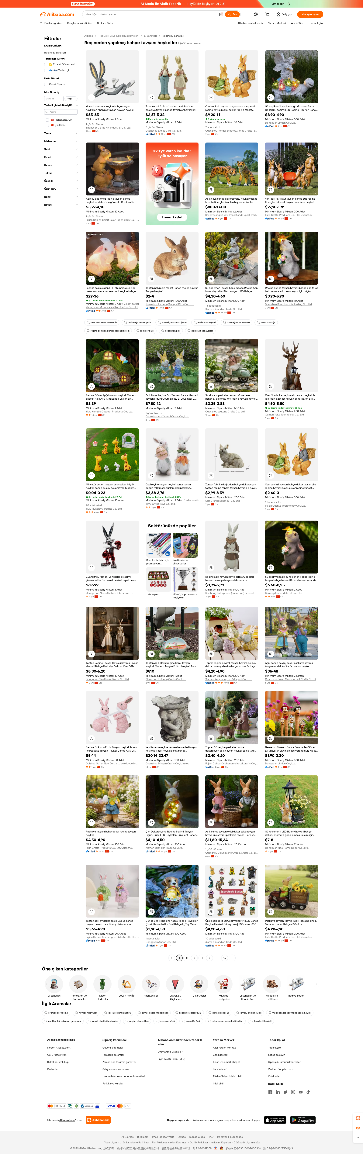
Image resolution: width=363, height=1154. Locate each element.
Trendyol (222, 1136)
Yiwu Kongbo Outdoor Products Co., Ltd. (109, 411)
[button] (221, 14)
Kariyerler (52, 1069)
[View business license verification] (215, 1148)
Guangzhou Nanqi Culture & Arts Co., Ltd (109, 592)
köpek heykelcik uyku (190, 1012)
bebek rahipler (172, 330)
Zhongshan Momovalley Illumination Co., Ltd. (112, 307)
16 (224, 958)
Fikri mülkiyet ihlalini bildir (227, 1076)
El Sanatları (150, 35)
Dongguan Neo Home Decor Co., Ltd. (107, 679)
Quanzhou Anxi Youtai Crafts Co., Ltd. (167, 416)
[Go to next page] (232, 958)
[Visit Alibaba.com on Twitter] (285, 1092)
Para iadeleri (220, 1069)
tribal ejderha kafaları (238, 322)
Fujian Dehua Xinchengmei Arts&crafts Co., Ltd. (231, 763)
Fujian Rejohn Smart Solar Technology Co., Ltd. (112, 219)
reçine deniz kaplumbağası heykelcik (110, 330)
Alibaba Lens (67, 1119)
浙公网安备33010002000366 (243, 1148)
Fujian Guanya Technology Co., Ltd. (285, 505)
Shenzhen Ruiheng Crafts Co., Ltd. (166, 679)
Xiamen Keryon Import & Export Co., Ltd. (228, 679)
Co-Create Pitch (57, 1054)
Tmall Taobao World (163, 1136)
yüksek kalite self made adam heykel (291, 1012)
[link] (358, 1118)
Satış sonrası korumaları (116, 1069)
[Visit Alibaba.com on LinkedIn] (278, 1092)
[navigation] (61, 497)
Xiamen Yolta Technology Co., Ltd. (284, 414)
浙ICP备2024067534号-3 (278, 1148)
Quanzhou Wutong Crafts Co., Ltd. (225, 411)
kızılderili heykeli (262, 1021)
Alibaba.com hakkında (61, 1039)
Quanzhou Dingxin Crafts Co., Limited (167, 763)
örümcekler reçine (58, 1012)
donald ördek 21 (220, 1012)
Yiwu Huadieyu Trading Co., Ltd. (104, 508)
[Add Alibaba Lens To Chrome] (98, 1120)
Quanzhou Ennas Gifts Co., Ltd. (164, 130)
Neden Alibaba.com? (59, 1047)
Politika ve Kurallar (112, 1083)
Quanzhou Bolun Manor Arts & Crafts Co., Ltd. (291, 679)
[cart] (268, 14)
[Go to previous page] (171, 958)
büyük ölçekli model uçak (155, 1012)
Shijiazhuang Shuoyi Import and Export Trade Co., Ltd (231, 214)
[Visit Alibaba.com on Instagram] (293, 1092)
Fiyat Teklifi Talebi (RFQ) (171, 1058)
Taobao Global (197, 1136)
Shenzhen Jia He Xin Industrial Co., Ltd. (108, 127)
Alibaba (88, 35)
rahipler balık (147, 330)
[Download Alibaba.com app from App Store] (275, 1120)
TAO (211, 1136)
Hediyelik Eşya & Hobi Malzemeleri (118, 35)
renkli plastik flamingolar (105, 1021)
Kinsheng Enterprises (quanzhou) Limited (229, 592)
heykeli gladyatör (88, 1012)
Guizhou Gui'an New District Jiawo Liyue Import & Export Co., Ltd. (112, 763)
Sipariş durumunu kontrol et (284, 1061)
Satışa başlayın (276, 1054)
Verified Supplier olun (280, 1069)
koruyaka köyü (167, 1021)
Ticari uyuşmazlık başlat (226, 1061)
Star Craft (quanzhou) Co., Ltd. (222, 500)
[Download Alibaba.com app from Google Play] (303, 1120)
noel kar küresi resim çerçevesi (64, 1021)
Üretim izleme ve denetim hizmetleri (123, 1076)
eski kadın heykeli (207, 322)
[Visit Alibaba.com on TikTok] (308, 1092)
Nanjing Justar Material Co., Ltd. (283, 592)
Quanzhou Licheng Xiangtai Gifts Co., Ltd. (170, 304)
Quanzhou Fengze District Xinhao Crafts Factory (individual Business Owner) (231, 130)
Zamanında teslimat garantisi (119, 1061)
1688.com (142, 1136)
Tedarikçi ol (274, 1047)
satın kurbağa (268, 322)
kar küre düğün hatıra (119, 1012)
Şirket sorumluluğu (58, 1061)
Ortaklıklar (274, 1076)
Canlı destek (220, 1054)
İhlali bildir (218, 1083)
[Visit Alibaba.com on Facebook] (270, 1092)
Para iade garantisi (113, 1054)
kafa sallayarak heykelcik (104, 322)
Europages (236, 1136)
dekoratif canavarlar (202, 330)
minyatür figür (193, 1021)
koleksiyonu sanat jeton (174, 322)
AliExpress (128, 1136)
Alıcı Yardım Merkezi (224, 1047)
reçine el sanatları (139, 1021)
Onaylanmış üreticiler (170, 1051)
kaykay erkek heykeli (250, 1012)
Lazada (182, 1136)
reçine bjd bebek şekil (139, 322)
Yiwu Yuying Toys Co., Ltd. (160, 503)
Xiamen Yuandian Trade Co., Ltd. (223, 309)
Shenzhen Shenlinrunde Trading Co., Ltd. (288, 304)
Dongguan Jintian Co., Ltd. (280, 122)
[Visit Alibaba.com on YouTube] (300, 1092)
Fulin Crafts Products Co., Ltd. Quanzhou (289, 214)
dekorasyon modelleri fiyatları (227, 1021)
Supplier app (175, 1119)
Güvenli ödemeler (112, 1047)
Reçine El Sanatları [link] (173, 35)
